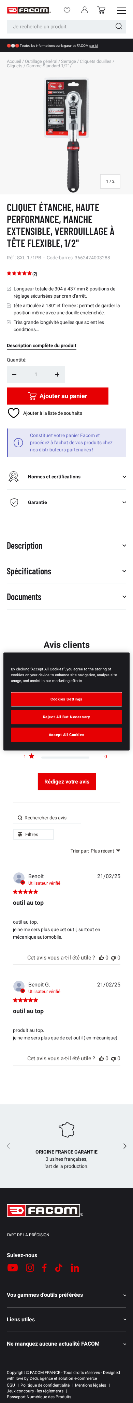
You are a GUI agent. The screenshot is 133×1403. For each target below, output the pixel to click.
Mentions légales (90, 1385)
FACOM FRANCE (45, 1372)
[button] (101, 10)
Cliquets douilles (96, 61)
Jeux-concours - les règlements (35, 1391)
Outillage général (41, 61)
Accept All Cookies (66, 734)
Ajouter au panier (63, 395)
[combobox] (66, 26)
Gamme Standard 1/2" (47, 66)
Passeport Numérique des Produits (39, 1396)
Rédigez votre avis (66, 781)
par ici (93, 45)
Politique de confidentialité (45, 1385)
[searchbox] (47, 818)
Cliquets (15, 66)
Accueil (14, 61)
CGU (11, 1385)
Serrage (68, 61)
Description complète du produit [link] (41, 345)
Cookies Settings (66, 699)
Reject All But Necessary (66, 716)
